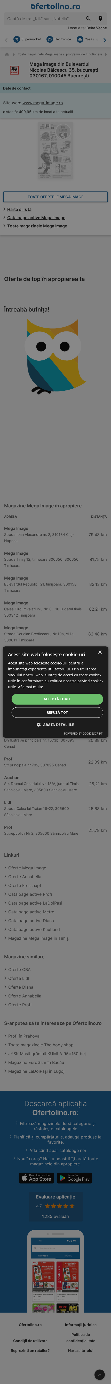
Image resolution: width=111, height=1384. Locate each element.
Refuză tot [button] (57, 712)
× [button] (100, 652)
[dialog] (55, 692)
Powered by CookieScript (83, 733)
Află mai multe (30, 687)
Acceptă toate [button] (57, 699)
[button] (55, 725)
